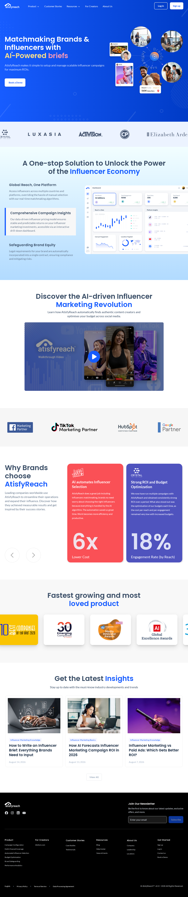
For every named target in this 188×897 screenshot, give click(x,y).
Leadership (131, 849)
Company (130, 845)
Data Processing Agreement (63, 886)
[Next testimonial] (33, 555)
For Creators (91, 6)
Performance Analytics (13, 865)
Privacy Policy (22, 886)
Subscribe (176, 819)
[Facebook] (6, 813)
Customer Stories (53, 6)
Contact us (161, 853)
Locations (130, 854)
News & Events (102, 853)
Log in (161, 5)
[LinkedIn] (18, 813)
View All (94, 777)
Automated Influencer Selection (17, 853)
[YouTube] (24, 813)
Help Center (101, 849)
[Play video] (94, 356)
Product (32, 6)
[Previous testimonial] (12, 555)
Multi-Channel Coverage (14, 849)
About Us (107, 6)
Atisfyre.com (40, 845)
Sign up (176, 5)
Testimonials (70, 849)
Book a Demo (162, 857)
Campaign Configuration (14, 845)
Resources (72, 6)
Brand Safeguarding (12, 861)
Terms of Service (40, 886)
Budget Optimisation (13, 857)
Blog (98, 845)
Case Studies (70, 845)
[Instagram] (12, 813)
